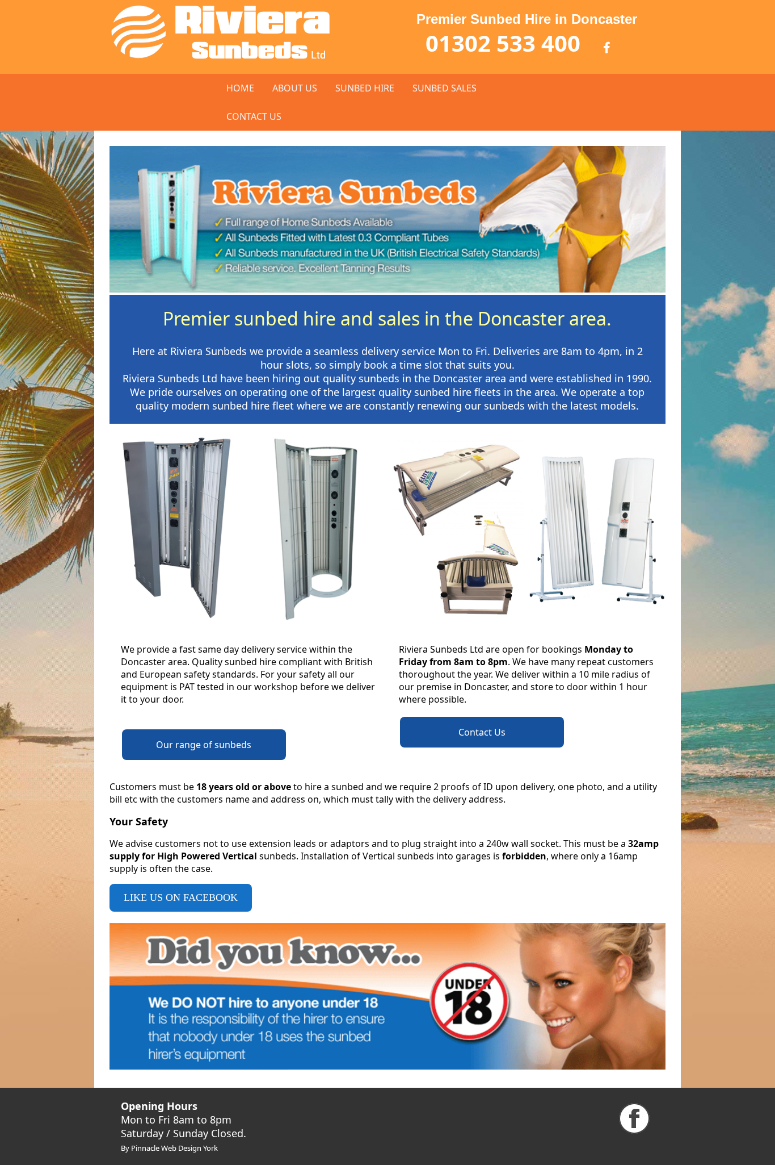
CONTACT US (253, 116)
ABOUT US (294, 88)
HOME (240, 88)
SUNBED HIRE (364, 88)
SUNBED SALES (444, 88)
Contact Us (482, 732)
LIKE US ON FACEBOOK (181, 897)
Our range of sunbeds (203, 744)
